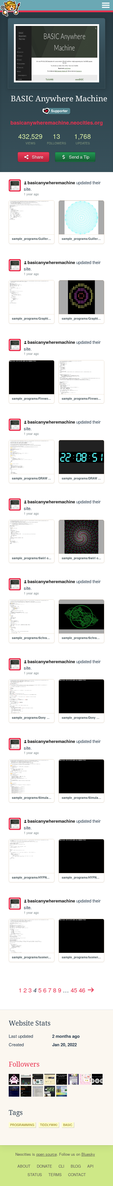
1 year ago (31, 194)
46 (82, 989)
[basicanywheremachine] (15, 185)
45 (74, 989)
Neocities (23, 1154)
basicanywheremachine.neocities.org (56, 122)
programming (22, 1125)
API (90, 1166)
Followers (24, 1064)
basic (67, 1125)
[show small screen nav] (106, 5)
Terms (55, 1174)
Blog (76, 1166)
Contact (77, 1174)
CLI (61, 1166)
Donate (44, 1166)
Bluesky (88, 1154)
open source (46, 1154)
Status (35, 1174)
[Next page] (90, 989)
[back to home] (10, 8)
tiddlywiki (48, 1125)
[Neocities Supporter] (56, 111)
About (23, 1166)
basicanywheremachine (51, 182)
